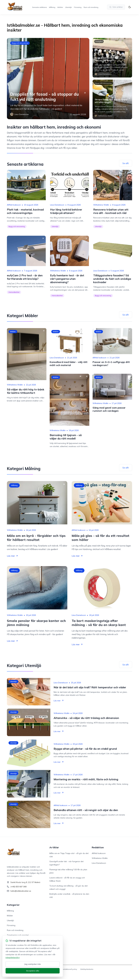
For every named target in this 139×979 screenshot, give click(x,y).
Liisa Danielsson (57, 205)
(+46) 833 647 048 (18, 886)
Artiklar (54, 847)
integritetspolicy (12, 957)
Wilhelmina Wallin (101, 205)
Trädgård (99, 41)
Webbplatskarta (86, 969)
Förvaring (77, 7)
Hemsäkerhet (14, 292)
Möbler (60, 7)
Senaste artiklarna (39, 7)
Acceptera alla (32, 971)
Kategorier (13, 904)
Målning (52, 7)
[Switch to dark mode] (129, 7)
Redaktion (98, 847)
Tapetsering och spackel (18, 935)
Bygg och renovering (20, 43)
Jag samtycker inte (32, 964)
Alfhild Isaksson (14, 205)
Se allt (125, 163)
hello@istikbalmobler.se (20, 891)
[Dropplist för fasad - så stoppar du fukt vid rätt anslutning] (48, 78)
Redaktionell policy (69, 969)
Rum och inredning (91, 7)
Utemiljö (68, 7)
